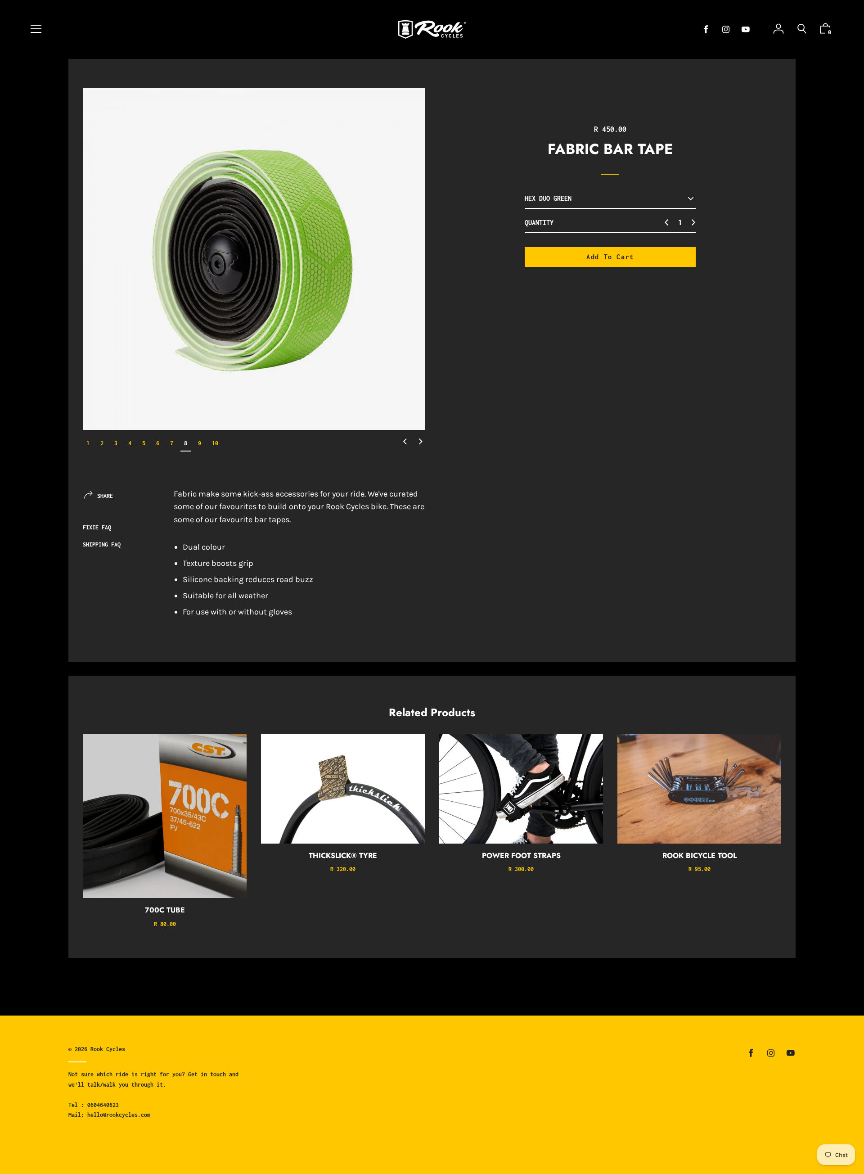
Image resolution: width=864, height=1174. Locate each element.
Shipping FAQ (102, 544)
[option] (254, 259)
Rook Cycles (107, 1049)
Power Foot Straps (521, 855)
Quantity (539, 222)
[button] (405, 442)
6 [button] (157, 443)
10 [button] (215, 443)
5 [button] (143, 443)
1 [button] (88, 443)
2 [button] (102, 443)
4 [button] (129, 443)
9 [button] (199, 443)
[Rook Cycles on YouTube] (746, 29)
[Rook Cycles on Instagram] (726, 29)
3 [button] (115, 443)
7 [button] (171, 443)
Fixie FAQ (97, 527)
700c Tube (165, 910)
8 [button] (185, 443)
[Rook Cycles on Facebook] (706, 29)
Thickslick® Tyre (343, 855)
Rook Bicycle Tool (699, 855)
